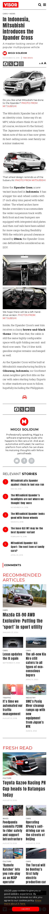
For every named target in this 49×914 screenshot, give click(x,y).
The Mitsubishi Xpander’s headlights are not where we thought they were (27, 499)
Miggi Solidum (17, 53)
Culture (7, 778)
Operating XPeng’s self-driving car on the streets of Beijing (35, 830)
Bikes (5, 819)
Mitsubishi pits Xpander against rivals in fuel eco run (27, 482)
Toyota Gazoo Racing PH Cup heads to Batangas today (24, 788)
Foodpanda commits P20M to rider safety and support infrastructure (12, 830)
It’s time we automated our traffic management (13, 707)
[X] (10, 63)
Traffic (7, 698)
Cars (5, 14)
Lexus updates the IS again (12, 656)
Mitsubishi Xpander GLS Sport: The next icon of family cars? (27, 547)
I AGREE (25, 909)
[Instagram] (21, 63)
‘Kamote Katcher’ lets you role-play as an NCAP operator (11, 873)
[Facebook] (5, 63)
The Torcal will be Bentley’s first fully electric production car (36, 873)
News (12, 14)
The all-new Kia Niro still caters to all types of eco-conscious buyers (36, 664)
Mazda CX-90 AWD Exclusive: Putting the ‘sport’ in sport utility (23, 620)
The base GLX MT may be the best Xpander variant (27, 530)
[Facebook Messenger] (16, 63)
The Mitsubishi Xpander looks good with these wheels (28, 516)
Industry (31, 698)
